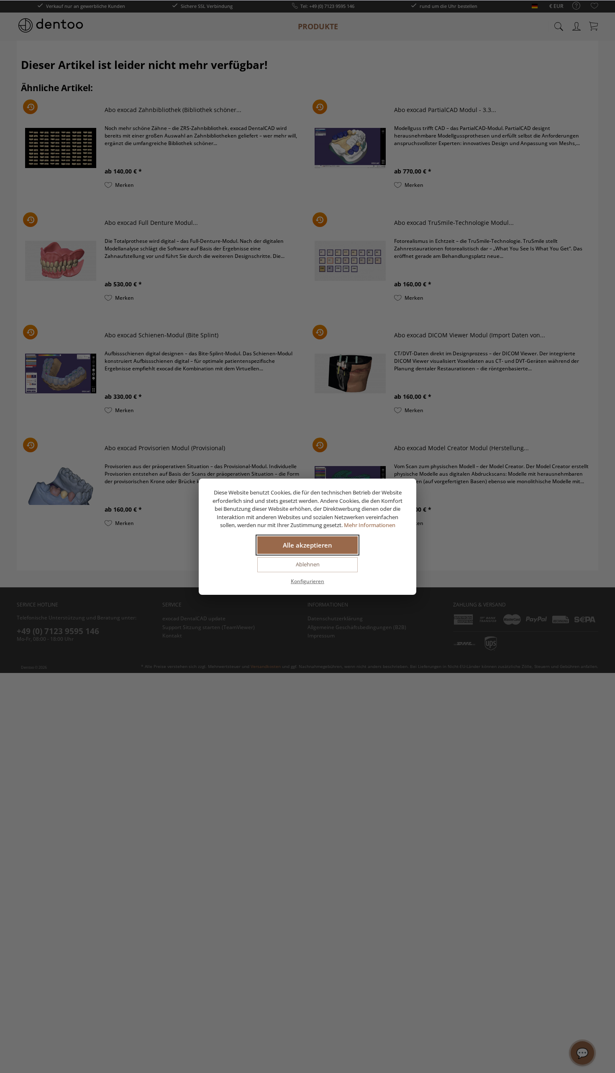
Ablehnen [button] (308, 564)
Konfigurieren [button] (307, 581)
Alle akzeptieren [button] (307, 545)
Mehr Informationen (369, 525)
